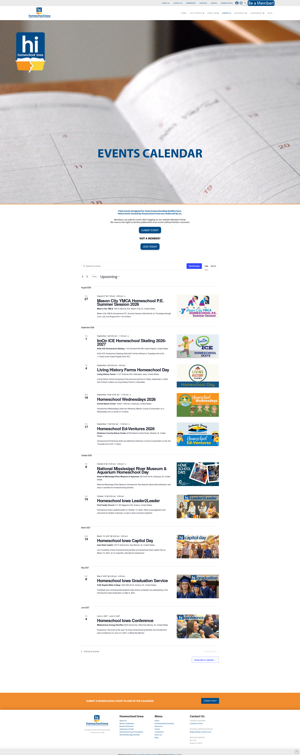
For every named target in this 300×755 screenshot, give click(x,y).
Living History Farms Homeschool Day (133, 369)
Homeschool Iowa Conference (125, 620)
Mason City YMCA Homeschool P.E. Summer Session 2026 (130, 302)
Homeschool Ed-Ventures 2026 (126, 428)
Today (94, 276)
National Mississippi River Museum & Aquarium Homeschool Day (132, 470)
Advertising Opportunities (130, 734)
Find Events (194, 266)
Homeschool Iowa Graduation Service (132, 580)
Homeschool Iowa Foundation (131, 732)
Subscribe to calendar (204, 660)
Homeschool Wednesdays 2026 (126, 399)
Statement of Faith (127, 729)
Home (157, 720)
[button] (245, 3)
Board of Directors (127, 726)
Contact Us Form (196, 723)
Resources (159, 726)
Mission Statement (127, 723)
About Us (123, 720)
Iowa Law (158, 734)
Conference (159, 732)
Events (157, 729)
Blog (156, 737)
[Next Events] (87, 276)
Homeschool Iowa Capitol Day (125, 540)
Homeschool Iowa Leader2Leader (128, 500)
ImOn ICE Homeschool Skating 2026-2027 (131, 342)
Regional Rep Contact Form (200, 732)
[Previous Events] (82, 276)
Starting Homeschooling (164, 723)
